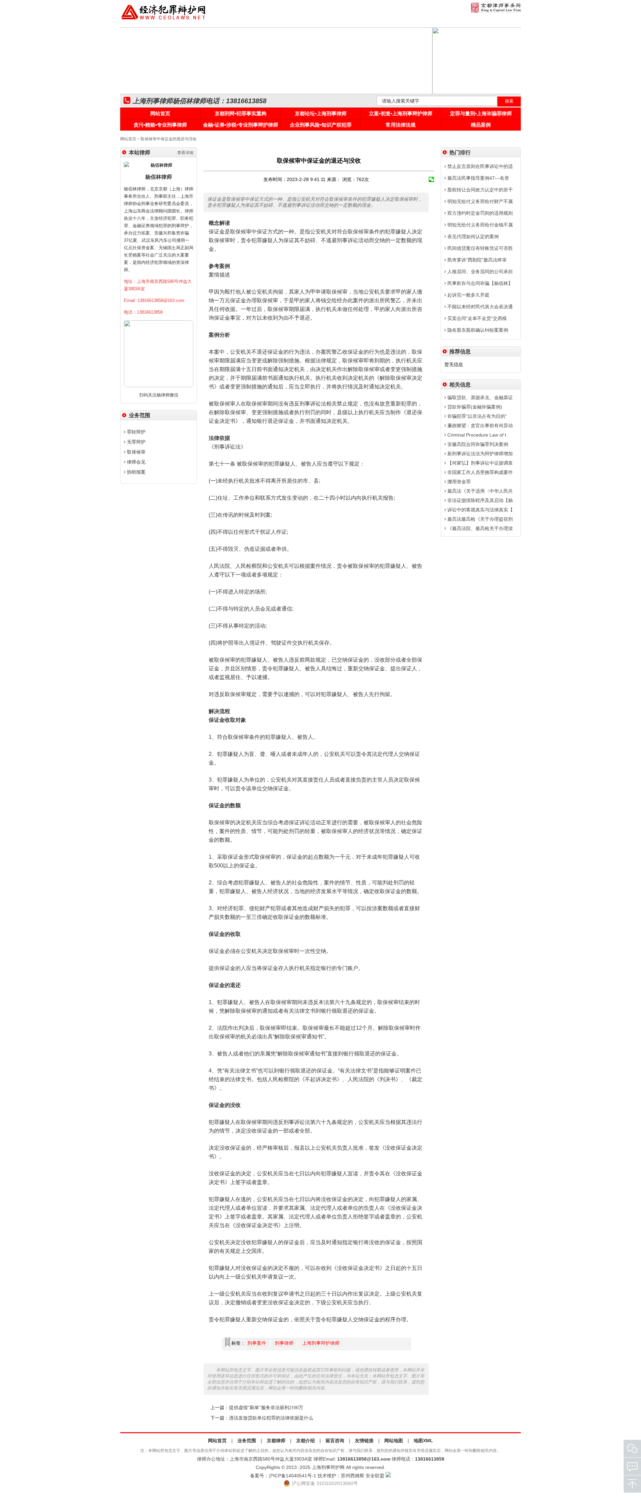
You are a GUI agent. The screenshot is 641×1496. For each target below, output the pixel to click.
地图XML (423, 1440)
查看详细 (185, 152)
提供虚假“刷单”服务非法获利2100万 (266, 1407)
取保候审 (136, 452)
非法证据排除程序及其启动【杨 (479, 500)
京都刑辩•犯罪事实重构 (240, 113)
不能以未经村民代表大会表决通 (479, 306)
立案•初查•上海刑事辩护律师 (400, 113)
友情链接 (364, 1440)
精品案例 (481, 125)
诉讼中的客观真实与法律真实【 (479, 509)
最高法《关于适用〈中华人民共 (479, 491)
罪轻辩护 (136, 432)
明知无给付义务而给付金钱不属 (479, 224)
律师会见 (136, 462)
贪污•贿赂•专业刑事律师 (160, 125)
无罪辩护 (136, 442)
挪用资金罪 (458, 481)
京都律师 (276, 1440)
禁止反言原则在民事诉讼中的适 (479, 166)
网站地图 (393, 1440)
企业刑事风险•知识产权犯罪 (321, 125)
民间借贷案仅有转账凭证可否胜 (479, 248)
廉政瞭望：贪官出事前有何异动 (479, 425)
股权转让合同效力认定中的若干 (479, 189)
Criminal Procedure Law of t (476, 435)
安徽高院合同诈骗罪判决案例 (477, 444)
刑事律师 (284, 1343)
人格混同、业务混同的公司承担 (479, 271)
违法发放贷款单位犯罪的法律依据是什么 (271, 1418)
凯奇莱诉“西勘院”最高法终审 (476, 260)
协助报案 (136, 472)
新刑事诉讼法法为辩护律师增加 (479, 453)
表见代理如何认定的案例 (472, 236)
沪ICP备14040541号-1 (292, 1475)
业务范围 (246, 1440)
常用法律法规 (401, 125)
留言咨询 (335, 1440)
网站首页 (160, 113)
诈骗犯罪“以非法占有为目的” (476, 416)
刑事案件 (256, 1343)
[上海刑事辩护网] (163, 19)
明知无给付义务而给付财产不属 (479, 201)
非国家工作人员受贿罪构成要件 (479, 472)
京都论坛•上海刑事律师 (321, 113)
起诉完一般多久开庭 (467, 295)
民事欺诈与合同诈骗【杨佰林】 (479, 283)
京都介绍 (305, 1440)
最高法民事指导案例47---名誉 (477, 178)
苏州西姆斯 (352, 1475)
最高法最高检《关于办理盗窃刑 (479, 519)
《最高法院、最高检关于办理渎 (479, 528)
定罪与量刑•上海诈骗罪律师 (481, 113)
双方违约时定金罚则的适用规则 (479, 213)
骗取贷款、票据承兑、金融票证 (479, 397)
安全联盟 (375, 1475)
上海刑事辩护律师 (321, 1343)
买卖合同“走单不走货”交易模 (476, 318)
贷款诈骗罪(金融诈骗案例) (474, 406)
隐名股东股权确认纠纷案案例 (477, 330)
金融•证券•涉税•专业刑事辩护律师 (240, 125)
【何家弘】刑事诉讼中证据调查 (479, 463)
